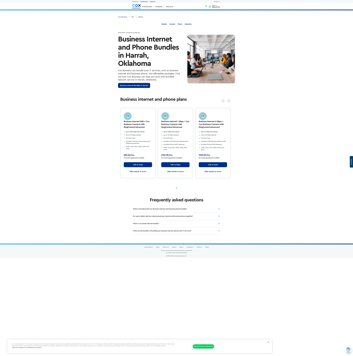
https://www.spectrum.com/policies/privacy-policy (26, 347)
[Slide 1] (176, 188)
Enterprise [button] (159, 6)
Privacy (207, 247)
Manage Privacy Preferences (203, 346)
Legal (180, 247)
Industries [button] (188, 24)
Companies (189, 247)
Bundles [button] (164, 24)
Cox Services (122, 17)
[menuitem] (148, 7)
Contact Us (217, 1)
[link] (134, 85)
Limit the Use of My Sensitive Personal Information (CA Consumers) (176, 250)
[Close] (268, 342)
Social (173, 247)
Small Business (144, 1)
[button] (206, 6)
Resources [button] (169, 6)
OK (133, 17)
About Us (165, 247)
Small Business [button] (147, 6)
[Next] (229, 101)
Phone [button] (180, 24)
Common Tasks (148, 247)
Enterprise (152, 1)
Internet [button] (172, 24)
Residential (135, 1)
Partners (199, 247)
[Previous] (223, 101)
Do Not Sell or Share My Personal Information (176, 252)
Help (157, 247)
